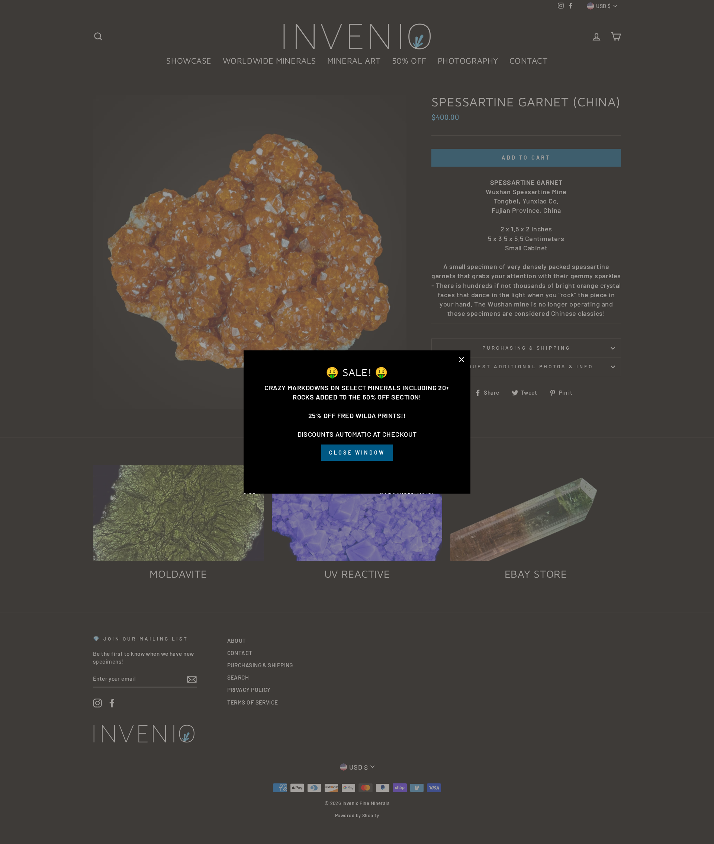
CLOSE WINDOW (357, 453)
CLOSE (357, 472)
